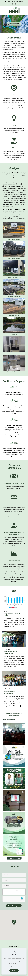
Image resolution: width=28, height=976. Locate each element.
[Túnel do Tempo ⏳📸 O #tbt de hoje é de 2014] (14, 734)
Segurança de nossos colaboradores (10, 652)
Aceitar (14, 970)
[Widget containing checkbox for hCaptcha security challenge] (14, 899)
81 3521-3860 (19, 1)
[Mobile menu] (26, 8)
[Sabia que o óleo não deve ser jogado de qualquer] (14, 756)
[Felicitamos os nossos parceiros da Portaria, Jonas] (14, 778)
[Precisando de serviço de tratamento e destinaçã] (14, 823)
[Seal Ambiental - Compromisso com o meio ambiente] (14, 10)
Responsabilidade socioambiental (9, 692)
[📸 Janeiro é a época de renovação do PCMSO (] (14, 800)
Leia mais (14, 967)
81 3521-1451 (10, 1)
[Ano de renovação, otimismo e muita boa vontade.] (14, 845)
